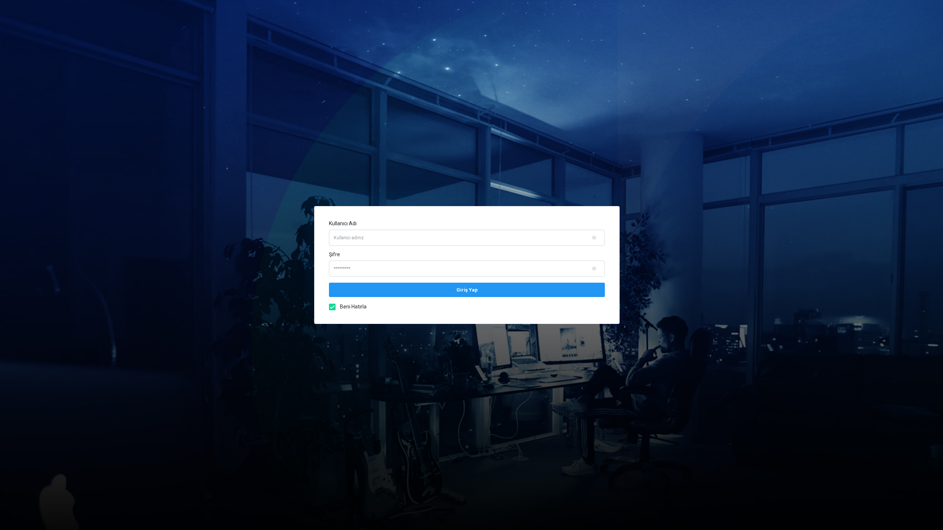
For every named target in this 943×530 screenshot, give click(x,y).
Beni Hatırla (353, 307)
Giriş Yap (467, 290)
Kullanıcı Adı (343, 223)
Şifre (334, 254)
